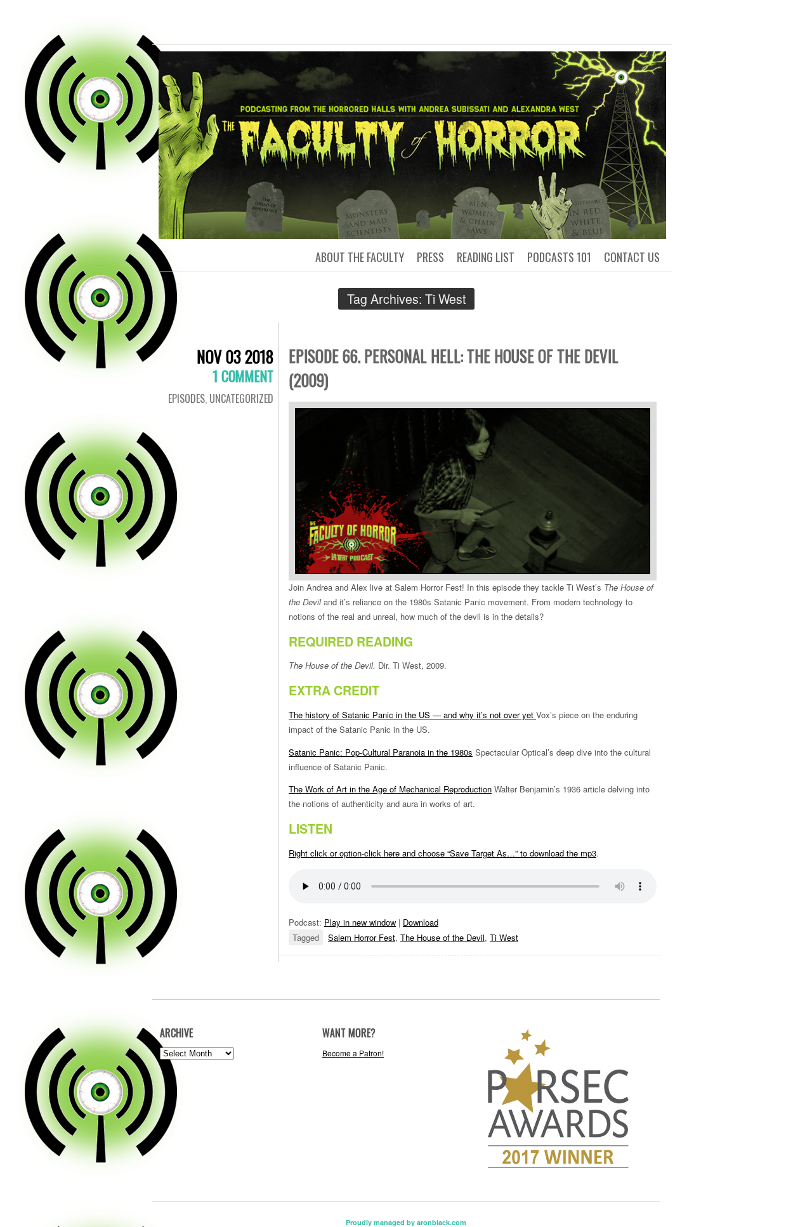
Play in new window (360, 922)
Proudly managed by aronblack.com (406, 1222)
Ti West (504, 937)
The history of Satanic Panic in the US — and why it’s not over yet (412, 715)
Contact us (632, 257)
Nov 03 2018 (235, 356)
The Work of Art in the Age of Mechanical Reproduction (390, 789)
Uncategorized (241, 398)
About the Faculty (359, 257)
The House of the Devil (442, 937)
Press (430, 257)
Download (420, 922)
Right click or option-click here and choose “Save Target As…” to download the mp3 (442, 853)
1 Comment (243, 375)
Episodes (186, 398)
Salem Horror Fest (361, 937)
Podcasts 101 (559, 257)
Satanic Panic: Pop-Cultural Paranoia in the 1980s (381, 752)
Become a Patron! (353, 1052)
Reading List (485, 257)
